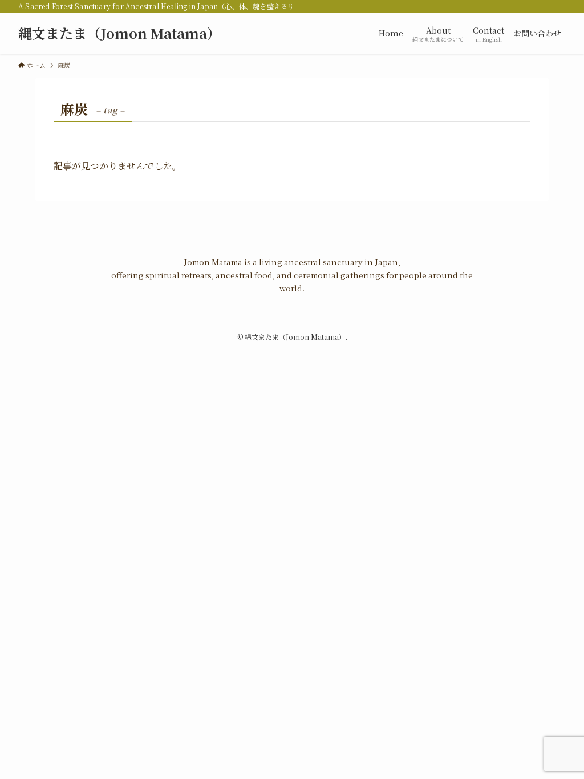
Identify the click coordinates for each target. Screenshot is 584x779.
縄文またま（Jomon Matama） (119, 33)
